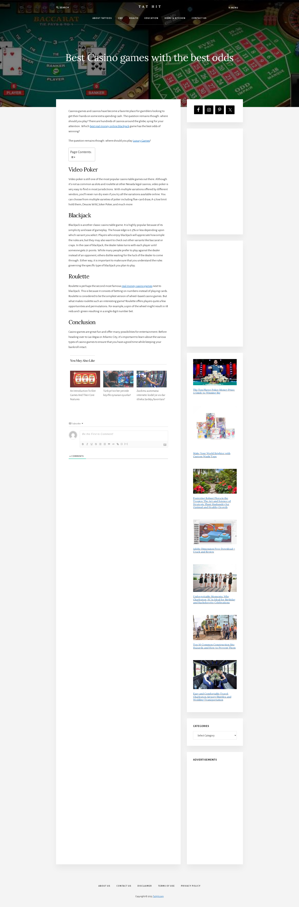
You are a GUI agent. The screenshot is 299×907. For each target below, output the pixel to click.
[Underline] (91, 444)
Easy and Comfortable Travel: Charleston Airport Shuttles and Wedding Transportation (212, 696)
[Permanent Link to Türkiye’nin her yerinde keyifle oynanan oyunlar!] (118, 373)
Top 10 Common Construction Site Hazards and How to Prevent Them (214, 646)
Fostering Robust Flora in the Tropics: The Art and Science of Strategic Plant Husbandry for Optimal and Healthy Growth (212, 503)
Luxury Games (141, 140)
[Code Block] (113, 444)
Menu (234, 8)
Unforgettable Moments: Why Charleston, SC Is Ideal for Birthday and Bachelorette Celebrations (214, 599)
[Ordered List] (100, 444)
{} (122, 444)
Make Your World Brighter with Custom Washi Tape (211, 455)
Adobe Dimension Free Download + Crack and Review (214, 550)
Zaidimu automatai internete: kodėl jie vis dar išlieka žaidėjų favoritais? (151, 395)
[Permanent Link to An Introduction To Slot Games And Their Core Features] (85, 373)
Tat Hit (150, 6)
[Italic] (87, 444)
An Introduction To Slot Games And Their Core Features (83, 395)
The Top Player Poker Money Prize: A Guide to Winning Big (214, 391)
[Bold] (83, 444)
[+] (126, 444)
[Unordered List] (104, 444)
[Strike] (96, 444)
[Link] (118, 444)
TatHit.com (158, 896)
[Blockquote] (109, 444)
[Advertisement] (215, 181)
